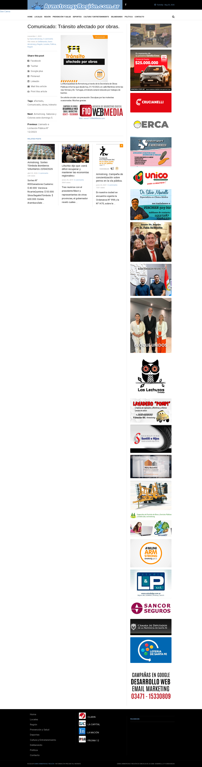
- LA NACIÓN (92, 732)
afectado (38, 101)
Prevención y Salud (62, 17)
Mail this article (38, 86)
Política (129, 17)
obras (45, 104)
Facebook (35, 60)
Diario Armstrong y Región (44, 764)
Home (29, 17)
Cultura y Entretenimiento (96, 17)
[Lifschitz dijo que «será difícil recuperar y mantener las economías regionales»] (75, 153)
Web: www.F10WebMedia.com (92, 118)
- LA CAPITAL (93, 724)
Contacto (139, 17)
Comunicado (34, 104)
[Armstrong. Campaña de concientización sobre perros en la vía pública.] (109, 157)
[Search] (173, 16)
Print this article (38, 91)
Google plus (36, 71)
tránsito (53, 104)
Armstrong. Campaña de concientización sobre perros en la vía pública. (109, 177)
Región (47, 17)
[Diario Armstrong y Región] (75, 5)
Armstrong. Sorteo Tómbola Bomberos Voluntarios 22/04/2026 (40, 165)
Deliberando (117, 17)
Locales (38, 17)
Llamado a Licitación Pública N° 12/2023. (38, 128)
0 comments (48, 39)
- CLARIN (91, 717)
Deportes (77, 17)
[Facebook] (125, 5)
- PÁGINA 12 (92, 740)
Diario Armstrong (36, 39)
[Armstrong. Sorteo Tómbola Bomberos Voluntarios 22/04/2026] (41, 151)
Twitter (34, 66)
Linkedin (34, 81)
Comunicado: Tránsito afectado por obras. (73, 26)
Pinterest (35, 76)
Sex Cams (5, 11)
